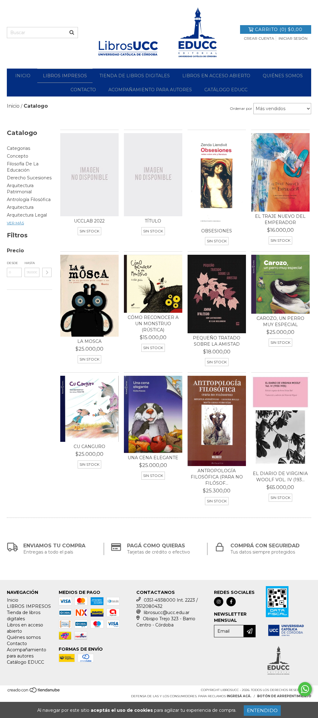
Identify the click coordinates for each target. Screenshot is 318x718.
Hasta (30, 263)
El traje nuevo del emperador (280, 219)
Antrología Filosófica (29, 199)
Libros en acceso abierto (216, 76)
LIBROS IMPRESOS (65, 76)
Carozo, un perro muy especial (280, 321)
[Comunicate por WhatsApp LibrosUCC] (305, 689)
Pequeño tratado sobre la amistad (216, 341)
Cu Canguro (89, 446)
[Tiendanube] (34, 692)
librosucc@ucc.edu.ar (166, 612)
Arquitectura (20, 207)
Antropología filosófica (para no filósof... (217, 477)
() (278, 29)
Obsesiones (216, 231)
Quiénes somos (283, 76)
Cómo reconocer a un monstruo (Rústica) (153, 324)
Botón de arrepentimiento (284, 696)
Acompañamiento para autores (150, 89)
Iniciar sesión (293, 38)
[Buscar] (72, 32)
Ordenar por (241, 108)
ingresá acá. (239, 696)
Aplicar (47, 272)
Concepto (17, 156)
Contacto (83, 89)
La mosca (89, 341)
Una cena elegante (153, 457)
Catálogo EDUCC (226, 89)
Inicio (22, 76)
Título (153, 221)
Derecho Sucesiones (29, 178)
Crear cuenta (259, 38)
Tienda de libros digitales (134, 76)
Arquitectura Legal (27, 215)
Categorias (18, 148)
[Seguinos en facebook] (231, 601)
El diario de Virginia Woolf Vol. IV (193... (280, 476)
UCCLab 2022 (89, 221)
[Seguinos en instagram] (218, 601)
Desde (12, 263)
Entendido (262, 710)
